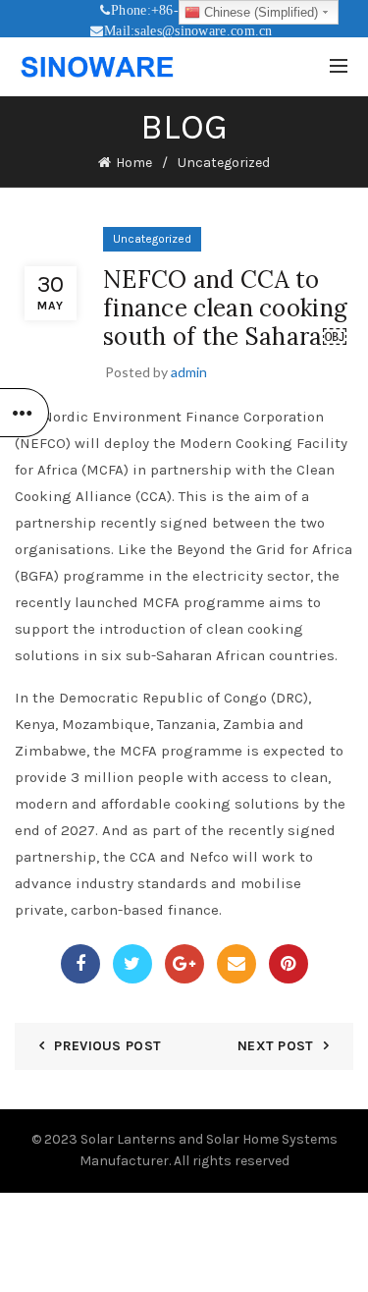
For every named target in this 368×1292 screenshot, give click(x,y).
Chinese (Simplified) (259, 12)
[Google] (184, 963)
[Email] (236, 963)
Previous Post (107, 1046)
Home (134, 162)
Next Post (275, 1046)
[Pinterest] (288, 963)
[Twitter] (132, 963)
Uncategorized (224, 162)
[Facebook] (80, 963)
